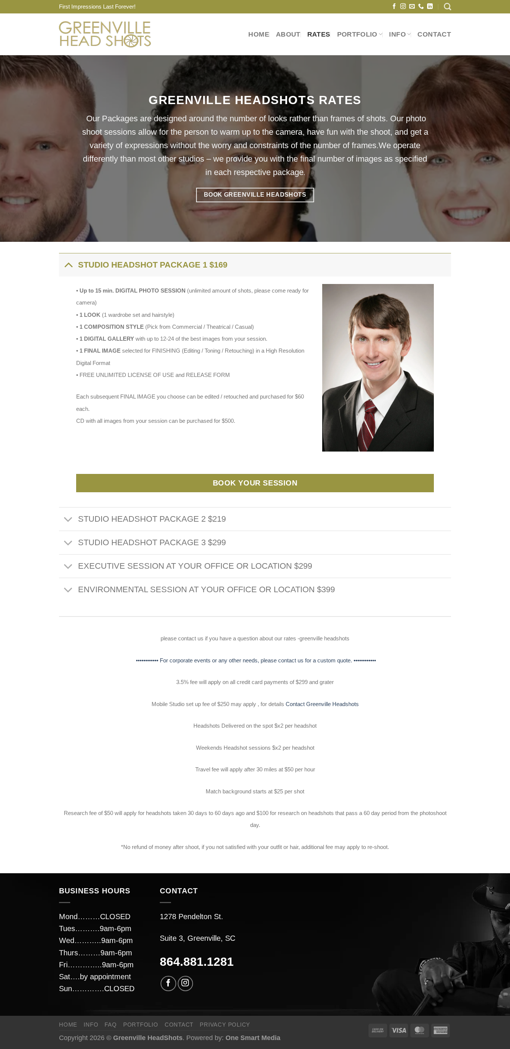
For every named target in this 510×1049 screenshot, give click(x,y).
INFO (91, 1024)
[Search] (447, 6)
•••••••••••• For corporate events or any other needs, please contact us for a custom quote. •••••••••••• (255, 660)
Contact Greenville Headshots (322, 704)
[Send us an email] (412, 6)
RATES (318, 34)
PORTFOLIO (357, 34)
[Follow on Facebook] (394, 6)
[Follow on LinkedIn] (430, 6)
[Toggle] (68, 265)
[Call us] (421, 6)
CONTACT (434, 34)
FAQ (110, 1024)
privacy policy (225, 1024)
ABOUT (288, 34)
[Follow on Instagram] (403, 6)
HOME (258, 34)
